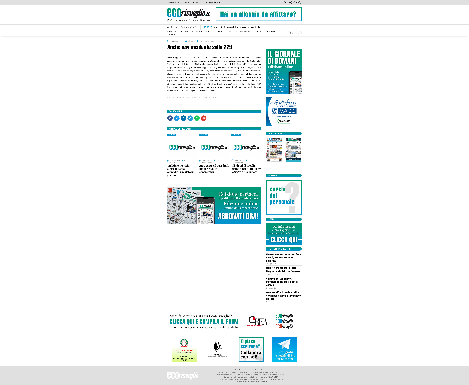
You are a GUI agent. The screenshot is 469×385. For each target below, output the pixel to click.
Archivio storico (192, 2)
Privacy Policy (241, 382)
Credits (264, 382)
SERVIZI (257, 32)
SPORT (221, 32)
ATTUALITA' (236, 134)
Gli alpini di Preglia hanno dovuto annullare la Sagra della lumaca (246, 169)
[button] (170, 118)
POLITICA (184, 32)
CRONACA (171, 32)
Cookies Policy (254, 382)
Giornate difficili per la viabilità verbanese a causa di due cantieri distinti (283, 296)
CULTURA (210, 32)
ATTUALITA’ (197, 32)
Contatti (173, 34)
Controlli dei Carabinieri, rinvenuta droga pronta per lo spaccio (282, 282)
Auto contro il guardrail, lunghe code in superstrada (214, 169)
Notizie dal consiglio (239, 32)
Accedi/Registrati (212, 2)
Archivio (271, 32)
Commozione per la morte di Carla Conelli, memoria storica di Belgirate (283, 257)
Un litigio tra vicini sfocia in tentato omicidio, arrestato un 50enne (181, 170)
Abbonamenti (174, 2)
